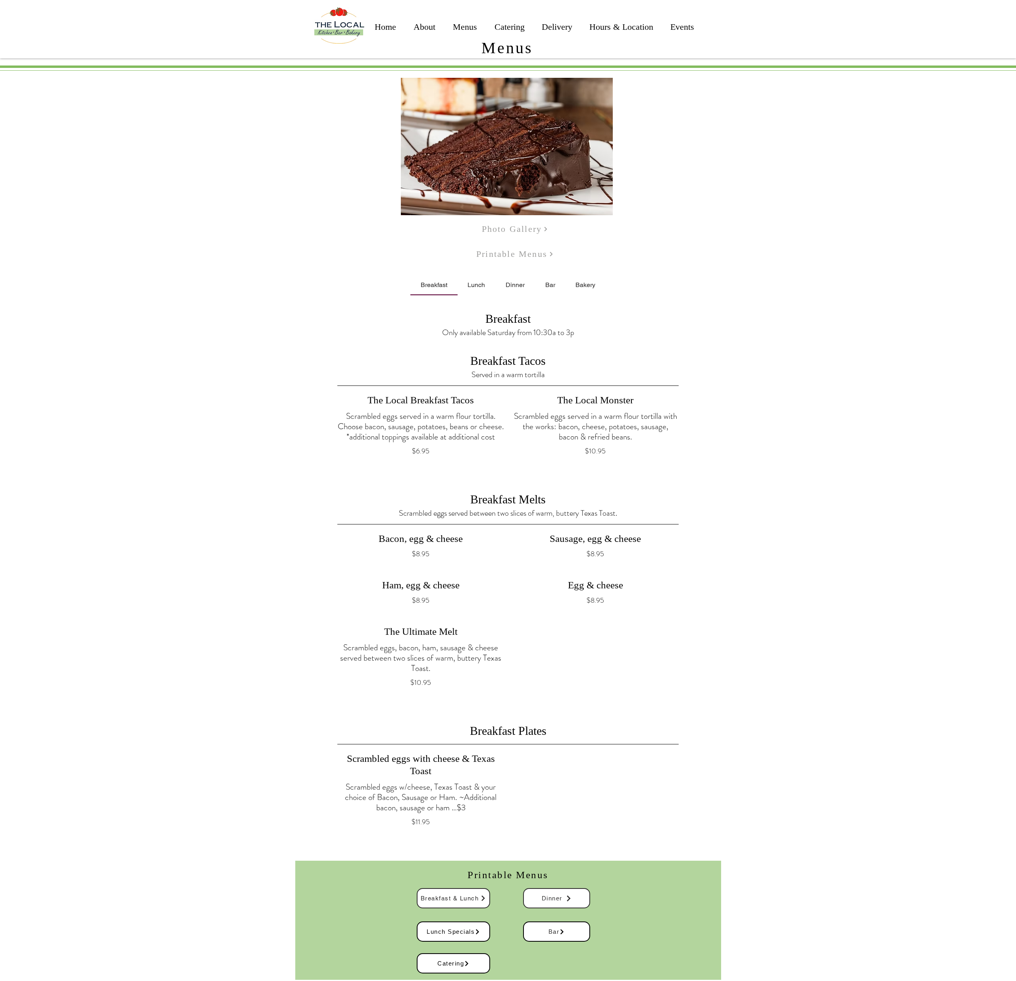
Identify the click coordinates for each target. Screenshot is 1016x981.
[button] (507, 146)
